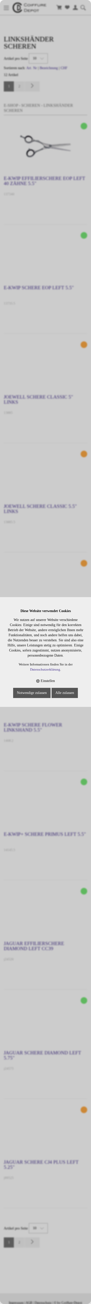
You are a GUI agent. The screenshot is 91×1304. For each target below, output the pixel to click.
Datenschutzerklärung (45, 669)
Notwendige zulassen (32, 693)
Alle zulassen (64, 693)
